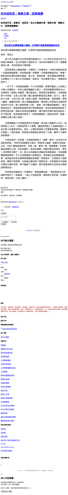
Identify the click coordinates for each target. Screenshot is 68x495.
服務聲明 (51, 470)
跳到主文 (3, 18)
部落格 (6, 36)
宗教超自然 (15, 207)
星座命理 (15, 30)
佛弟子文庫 (5, 394)
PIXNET (21, 470)
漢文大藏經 (5, 337)
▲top (2, 210)
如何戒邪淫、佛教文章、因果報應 (22, 13)
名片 (5, 38)
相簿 (5, 33)
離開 (10, 491)
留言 (14, 202)
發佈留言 (3, 224)
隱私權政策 (44, 470)
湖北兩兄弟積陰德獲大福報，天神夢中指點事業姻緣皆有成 (32, 45)
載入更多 (3, 213)
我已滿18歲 (4, 491)
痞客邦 (10, 202)
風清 (2, 192)
